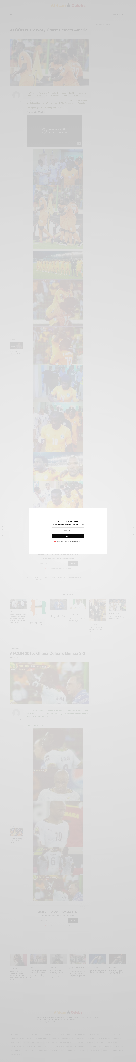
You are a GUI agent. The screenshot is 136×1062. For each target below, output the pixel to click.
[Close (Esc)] (104, 511)
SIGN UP (68, 536)
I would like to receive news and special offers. (69, 541)
